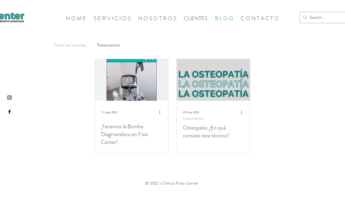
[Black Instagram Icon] (9, 97)
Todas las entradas (70, 45)
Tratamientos (108, 45)
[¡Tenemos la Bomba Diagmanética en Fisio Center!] (131, 80)
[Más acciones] (161, 112)
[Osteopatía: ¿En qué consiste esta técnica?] (213, 80)
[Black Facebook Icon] (9, 112)
